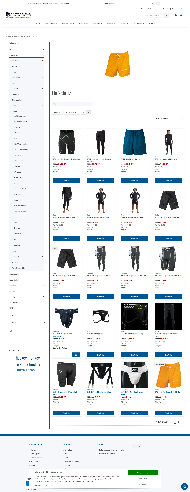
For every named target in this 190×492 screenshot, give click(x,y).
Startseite (148, 9)
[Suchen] (166, 15)
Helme (14, 72)
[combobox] (129, 3)
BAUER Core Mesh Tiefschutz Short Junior (167, 392)
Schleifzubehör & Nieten (20, 189)
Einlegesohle (17, 133)
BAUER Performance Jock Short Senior (132, 217)
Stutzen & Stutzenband (20, 211)
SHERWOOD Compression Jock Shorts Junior (168, 275)
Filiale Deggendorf (35, 453)
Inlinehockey (12, 285)
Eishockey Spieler (14, 55)
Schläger (14, 66)
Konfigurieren (143, 478)
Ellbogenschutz (16, 94)
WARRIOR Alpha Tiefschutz (95, 334)
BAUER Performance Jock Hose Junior (166, 159)
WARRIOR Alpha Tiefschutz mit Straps (132, 334)
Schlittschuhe (15, 61)
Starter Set (15, 262)
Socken (16, 200)
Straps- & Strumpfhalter (20, 205)
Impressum (39, 485)
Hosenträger (17, 166)
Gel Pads (16, 138)
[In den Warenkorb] (76, 354)
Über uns (33, 450)
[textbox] (129, 3)
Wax (15, 239)
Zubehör (14, 111)
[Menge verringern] (55, 354)
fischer (14, 369)
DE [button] (139, 9)
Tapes (15, 217)
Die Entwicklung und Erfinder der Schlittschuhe (112, 450)
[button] (175, 15)
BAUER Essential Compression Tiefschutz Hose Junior (99, 160)
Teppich (16, 222)
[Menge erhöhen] (69, 354)
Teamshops (12, 297)
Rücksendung (34, 461)
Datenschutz (49, 485)
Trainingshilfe (15, 257)
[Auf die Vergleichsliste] (72, 307)
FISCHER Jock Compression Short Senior (65, 275)
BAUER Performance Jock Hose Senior (64, 217)
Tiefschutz (17, 228)
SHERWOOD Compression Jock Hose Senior (99, 275)
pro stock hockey (27, 364)
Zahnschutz (17, 245)
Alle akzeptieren (143, 473)
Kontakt (157, 9)
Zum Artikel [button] (66, 180)
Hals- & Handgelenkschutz (21, 149)
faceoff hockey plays (26, 369)
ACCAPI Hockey (13, 302)
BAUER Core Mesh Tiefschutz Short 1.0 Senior (66, 159)
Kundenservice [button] (176, 9)
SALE (10, 49)
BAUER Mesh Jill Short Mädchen (130, 159)
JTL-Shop (154, 489)
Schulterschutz (16, 77)
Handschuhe (15, 89)
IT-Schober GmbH (140, 489)
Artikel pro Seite (71, 112)
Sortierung (56, 112)
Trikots (14, 251)
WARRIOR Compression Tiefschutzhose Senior (166, 335)
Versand (32, 465)
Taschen (14, 105)
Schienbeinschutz (17, 100)
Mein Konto (166, 9)
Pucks (15, 183)
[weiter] (182, 118)
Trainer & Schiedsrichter (19, 268)
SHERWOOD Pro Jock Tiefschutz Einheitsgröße (62, 335)
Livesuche (67, 465)
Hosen (13, 83)
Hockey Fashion (13, 280)
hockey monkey (28, 357)
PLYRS (11, 308)
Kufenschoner (17, 172)
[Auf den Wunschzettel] (78, 307)
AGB (66, 453)
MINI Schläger (17, 177)
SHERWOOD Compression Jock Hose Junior (133, 275)
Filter (57, 104)
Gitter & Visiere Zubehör (20, 144)
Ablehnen (143, 484)
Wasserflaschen (18, 233)
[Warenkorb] (181, 15)
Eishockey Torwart (14, 274)
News (66, 457)
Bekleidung (12, 291)
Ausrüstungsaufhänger (20, 116)
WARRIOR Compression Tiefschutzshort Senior (65, 393)
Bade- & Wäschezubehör (20, 121)
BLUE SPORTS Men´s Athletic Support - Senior (132, 393)
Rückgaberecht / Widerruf (72, 461)
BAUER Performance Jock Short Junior (98, 217)
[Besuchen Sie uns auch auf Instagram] (139, 446)
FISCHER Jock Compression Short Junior (167, 217)
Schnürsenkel (17, 194)
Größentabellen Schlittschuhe (107, 453)
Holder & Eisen (18, 161)
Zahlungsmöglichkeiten (36, 457)
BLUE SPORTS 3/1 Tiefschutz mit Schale (99, 392)
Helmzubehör (17, 155)
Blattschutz (17, 127)
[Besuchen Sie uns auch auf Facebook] (134, 446)
